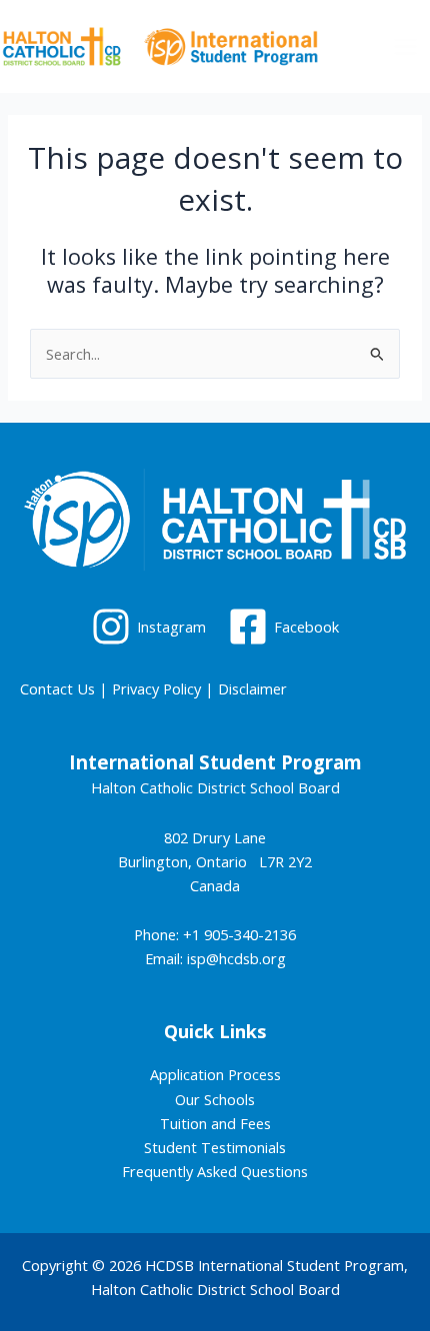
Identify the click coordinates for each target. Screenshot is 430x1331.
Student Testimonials (215, 1147)
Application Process (215, 1074)
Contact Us (57, 688)
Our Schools (215, 1099)
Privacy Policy (156, 688)
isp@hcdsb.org (236, 958)
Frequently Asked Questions (215, 1171)
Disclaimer (252, 688)
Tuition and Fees (215, 1123)
